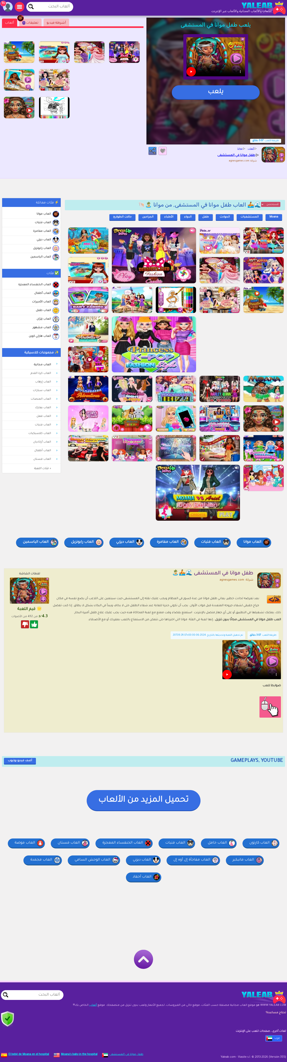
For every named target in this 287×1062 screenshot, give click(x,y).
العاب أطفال (42, 293)
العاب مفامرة (42, 231)
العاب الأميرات (41, 302)
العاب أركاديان (42, 442)
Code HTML (276, 599)
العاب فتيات (43, 222)
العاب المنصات (41, 399)
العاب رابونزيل (42, 248)
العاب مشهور (42, 327)
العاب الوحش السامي (92, 860)
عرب (277, 1038)
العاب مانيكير (243, 860)
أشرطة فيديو (56, 23)
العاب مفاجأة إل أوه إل (191, 860)
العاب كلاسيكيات (39, 433)
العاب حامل (217, 843)
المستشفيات (250, 217)
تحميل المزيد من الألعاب (143, 800)
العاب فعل (44, 416)
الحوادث (225, 217)
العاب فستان (42, 459)
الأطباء (168, 217)
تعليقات (30, 23)
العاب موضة (25, 843)
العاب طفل (43, 310)
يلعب (216, 92)
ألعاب (9, 23)
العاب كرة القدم (40, 373)
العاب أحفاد (142, 877)
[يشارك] (152, 151)
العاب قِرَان (44, 319)
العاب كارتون (259, 843)
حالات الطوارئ (122, 217)
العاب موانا (44, 214)
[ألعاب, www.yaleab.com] (259, 8)
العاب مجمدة (41, 860)
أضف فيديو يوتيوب (20, 760)
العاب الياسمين (40, 257)
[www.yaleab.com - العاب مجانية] (259, 997)
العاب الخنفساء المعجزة (34, 284)
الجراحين (147, 217)
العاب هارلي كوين (40, 336)
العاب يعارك (43, 407)
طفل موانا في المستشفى (126, 1054)
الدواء (188, 217)
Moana (273, 217)
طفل (205, 217)
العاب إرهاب (43, 382)
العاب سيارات (42, 390)
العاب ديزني (44, 239)
